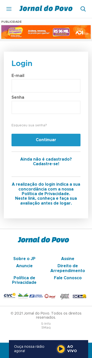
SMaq (46, 327)
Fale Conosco (68, 278)
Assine (67, 259)
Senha (18, 97)
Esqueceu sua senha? (29, 125)
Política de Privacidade (24, 280)
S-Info (46, 324)
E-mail (18, 76)
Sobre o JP (24, 259)
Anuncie (24, 266)
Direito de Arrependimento (67, 268)
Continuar (46, 140)
